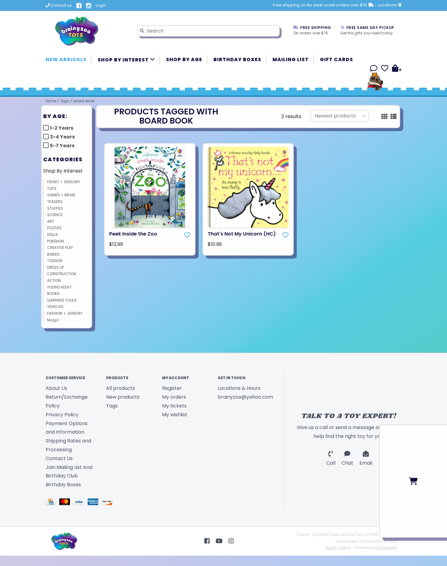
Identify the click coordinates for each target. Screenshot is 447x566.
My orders (174, 396)
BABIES (53, 254)
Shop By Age (184, 59)
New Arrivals (66, 59)
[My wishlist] (384, 69)
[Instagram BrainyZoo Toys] (231, 541)
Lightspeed (386, 547)
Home (51, 100)
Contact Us (59, 458)
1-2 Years (61, 127)
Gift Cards (336, 59)
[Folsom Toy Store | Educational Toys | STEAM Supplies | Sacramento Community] (87, 31)
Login (101, 5)
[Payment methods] (52, 502)
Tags (65, 100)
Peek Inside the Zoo (133, 233)
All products (120, 388)
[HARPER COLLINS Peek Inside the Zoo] (149, 188)
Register (172, 388)
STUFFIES (55, 208)
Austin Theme (338, 547)
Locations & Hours (239, 388)
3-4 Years (62, 136)
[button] (373, 69)
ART (50, 221)
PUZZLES (54, 227)
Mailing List (290, 59)
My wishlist (174, 414)
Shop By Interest (124, 59)
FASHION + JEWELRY (64, 313)
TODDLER (55, 260)
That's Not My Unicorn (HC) (242, 233)
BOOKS (53, 293)
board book (84, 100)
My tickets (174, 405)
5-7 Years (62, 145)
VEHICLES (55, 306)
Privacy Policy (62, 414)
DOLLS (52, 234)
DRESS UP (55, 267)
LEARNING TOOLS (62, 300)
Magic (53, 320)
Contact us (61, 5)
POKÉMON (55, 241)
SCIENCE (55, 214)
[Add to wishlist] (187, 235)
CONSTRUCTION (61, 273)
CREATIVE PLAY (60, 247)
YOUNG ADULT (59, 287)
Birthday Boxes (237, 59)
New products (123, 396)
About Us (56, 388)
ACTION (54, 280)
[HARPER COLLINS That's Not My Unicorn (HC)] (248, 188)
